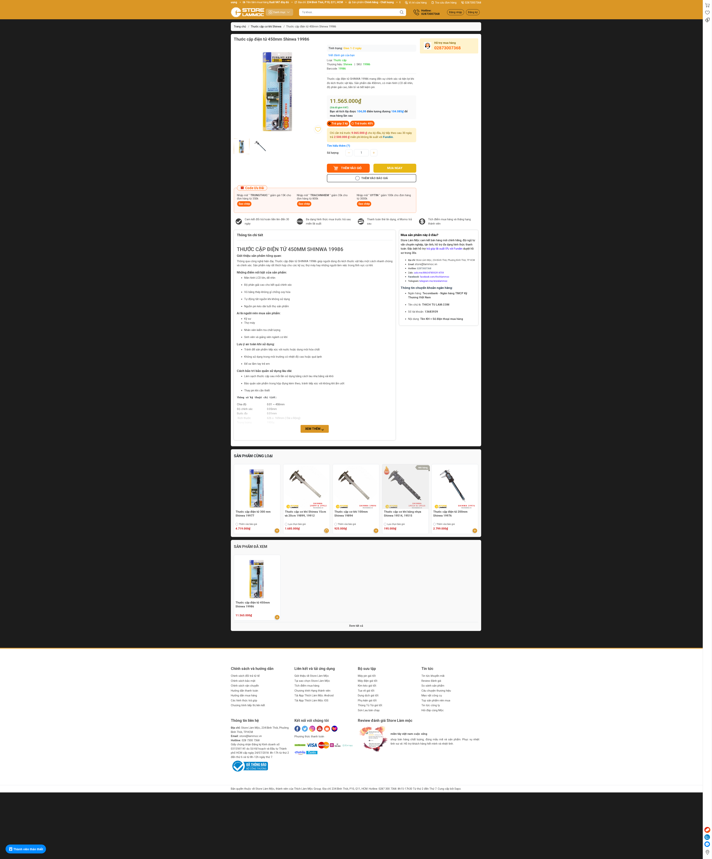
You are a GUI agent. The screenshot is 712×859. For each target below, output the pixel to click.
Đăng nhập (455, 12)
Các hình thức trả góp (244, 700)
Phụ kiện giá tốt (367, 700)
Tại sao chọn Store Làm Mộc (312, 680)
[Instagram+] (312, 729)
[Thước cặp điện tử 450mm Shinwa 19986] (257, 578)
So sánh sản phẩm (432, 685)
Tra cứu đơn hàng (445, 2)
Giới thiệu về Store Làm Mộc (311, 675)
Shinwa (347, 64)
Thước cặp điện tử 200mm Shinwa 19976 (401, 513)
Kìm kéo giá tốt (367, 685)
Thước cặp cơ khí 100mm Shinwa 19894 (301, 513)
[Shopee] (327, 729)
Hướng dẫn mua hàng (244, 695)
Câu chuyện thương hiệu (436, 690)
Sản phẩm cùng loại (253, 456)
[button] (364, 754)
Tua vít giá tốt (366, 690)
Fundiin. (388, 137)
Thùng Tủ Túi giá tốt (370, 705)
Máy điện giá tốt (367, 680)
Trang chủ (240, 26)
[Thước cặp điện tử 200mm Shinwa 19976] (405, 487)
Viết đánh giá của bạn (341, 55)
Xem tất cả (356, 625)
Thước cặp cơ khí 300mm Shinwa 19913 (450, 513)
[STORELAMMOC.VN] (247, 12)
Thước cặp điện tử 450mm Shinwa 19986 (252, 604)
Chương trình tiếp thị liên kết (248, 705)
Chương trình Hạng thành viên (312, 690)
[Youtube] (320, 729)
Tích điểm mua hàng (306, 685)
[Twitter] (305, 729)
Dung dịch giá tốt (368, 695)
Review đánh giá (431, 680)
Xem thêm (313, 429)
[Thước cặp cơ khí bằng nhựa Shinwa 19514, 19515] (356, 487)
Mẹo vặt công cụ (431, 695)
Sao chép (244, 203)
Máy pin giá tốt (367, 675)
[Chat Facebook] (707, 844)
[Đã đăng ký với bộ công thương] (249, 766)
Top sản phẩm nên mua (435, 700)
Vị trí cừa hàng (418, 2)
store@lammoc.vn (426, 264)
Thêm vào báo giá (374, 178)
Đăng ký (473, 12)
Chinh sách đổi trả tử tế (245, 675)
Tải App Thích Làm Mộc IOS (311, 700)
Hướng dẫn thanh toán (244, 690)
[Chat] (707, 830)
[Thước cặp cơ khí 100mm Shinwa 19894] (306, 487)
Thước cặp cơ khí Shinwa (266, 26)
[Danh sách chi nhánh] (707, 852)
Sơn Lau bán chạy (369, 710)
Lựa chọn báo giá (247, 524)
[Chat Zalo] (707, 837)
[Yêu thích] (707, 12)
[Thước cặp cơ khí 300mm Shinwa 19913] (455, 487)
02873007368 (473, 2)
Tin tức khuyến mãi (432, 675)
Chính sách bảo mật (243, 680)
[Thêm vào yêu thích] (318, 129)
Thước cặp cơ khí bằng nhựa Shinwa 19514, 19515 (353, 513)
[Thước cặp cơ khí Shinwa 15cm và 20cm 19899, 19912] (257, 487)
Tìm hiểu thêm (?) (338, 145)
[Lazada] (334, 729)
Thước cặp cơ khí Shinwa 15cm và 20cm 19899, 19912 (256, 513)
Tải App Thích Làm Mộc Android (314, 695)
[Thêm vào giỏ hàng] (277, 530)
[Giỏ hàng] (707, 5)
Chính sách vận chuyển (245, 685)
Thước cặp (340, 60)
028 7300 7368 (251, 740)
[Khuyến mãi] (707, 20)
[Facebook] (297, 729)
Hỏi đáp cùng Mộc (432, 710)
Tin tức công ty (430, 705)
